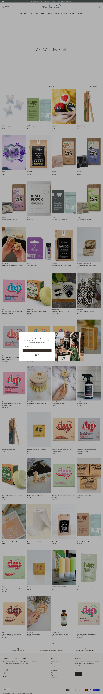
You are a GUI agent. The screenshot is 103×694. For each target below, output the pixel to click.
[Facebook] (36, 355)
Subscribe (37, 350)
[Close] (81, 334)
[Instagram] (38, 355)
